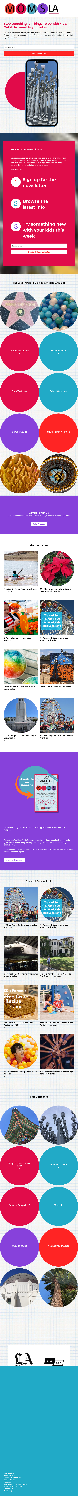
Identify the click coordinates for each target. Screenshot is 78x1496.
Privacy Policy (9, 1475)
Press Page (8, 1491)
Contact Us (8, 1489)
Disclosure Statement (12, 1478)
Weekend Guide (58, 350)
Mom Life (58, 1205)
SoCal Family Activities (58, 432)
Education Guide (58, 1164)
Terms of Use (9, 1473)
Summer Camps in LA (19, 1205)
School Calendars (58, 391)
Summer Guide (19, 432)
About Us (7, 1482)
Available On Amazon (14, 860)
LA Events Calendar (19, 350)
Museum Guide (19, 1246)
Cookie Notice (9, 1480)
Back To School (19, 391)
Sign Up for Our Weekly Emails (15, 1484)
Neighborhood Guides (58, 1246)
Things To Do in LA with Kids (19, 1164)
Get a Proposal (39, 524)
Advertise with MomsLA (13, 1486)
